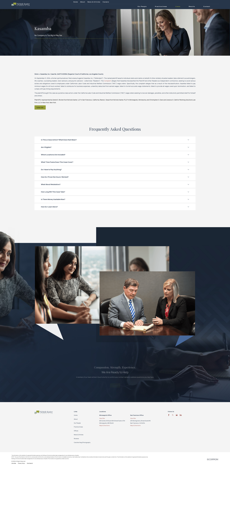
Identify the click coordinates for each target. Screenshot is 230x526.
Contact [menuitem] (206, 6)
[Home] (21, 4)
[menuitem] (14, 463)
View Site (102, 418)
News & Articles (94, 2)
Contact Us (115, 383)
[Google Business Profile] (177, 415)
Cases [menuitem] (177, 6)
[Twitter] (173, 415)
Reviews (76, 438)
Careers (106, 2)
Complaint (107, 81)
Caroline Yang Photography (82, 442)
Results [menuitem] (192, 6)
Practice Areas (78, 427)
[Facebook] (169, 415)
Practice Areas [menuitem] (161, 6)
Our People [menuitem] (142, 6)
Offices (76, 431)
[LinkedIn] (181, 415)
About (82, 2)
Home (75, 2)
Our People (77, 423)
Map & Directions (104, 425)
